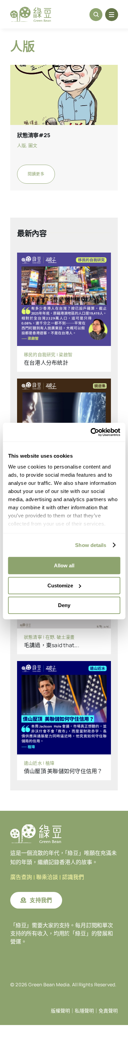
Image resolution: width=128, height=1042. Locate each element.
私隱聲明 (84, 1011)
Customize (60, 585)
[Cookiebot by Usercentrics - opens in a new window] (91, 432)
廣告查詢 (21, 877)
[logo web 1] (30, 9)
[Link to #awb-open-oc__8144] (111, 14)
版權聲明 (60, 1011)
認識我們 (73, 877)
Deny (64, 605)
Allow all (64, 565)
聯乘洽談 (47, 877)
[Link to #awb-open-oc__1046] (95, 14)
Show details (90, 545)
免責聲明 (108, 1011)
